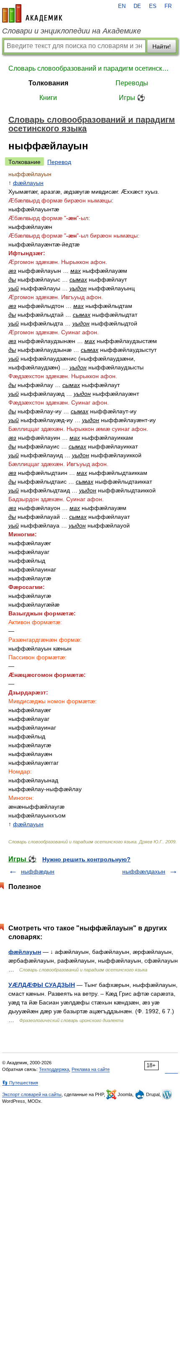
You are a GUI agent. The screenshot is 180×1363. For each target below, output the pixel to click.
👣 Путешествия (20, 1082)
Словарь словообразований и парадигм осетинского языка (90, 68)
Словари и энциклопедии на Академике (71, 31)
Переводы (132, 83)
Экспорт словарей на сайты (32, 1094)
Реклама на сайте (91, 1069)
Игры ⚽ (132, 97)
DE (137, 6)
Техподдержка (54, 1069)
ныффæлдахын (143, 871)
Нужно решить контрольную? (86, 859)
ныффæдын (37, 871)
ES (153, 6)
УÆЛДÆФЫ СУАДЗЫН (41, 984)
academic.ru (32, 13)
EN (122, 6)
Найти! (161, 46)
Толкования (48, 83)
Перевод (59, 162)
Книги (48, 97)
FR (168, 6)
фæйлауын (28, 182)
